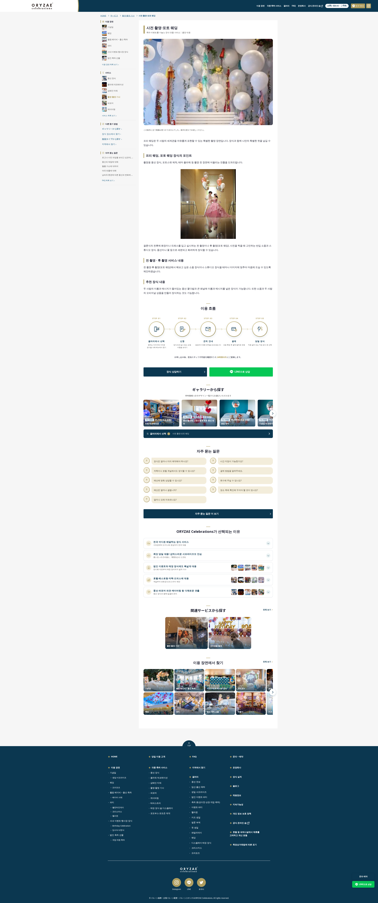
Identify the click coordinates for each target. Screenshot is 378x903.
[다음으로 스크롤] (272, 413)
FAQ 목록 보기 (108, 180)
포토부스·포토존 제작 (160, 813)
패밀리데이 (197, 832)
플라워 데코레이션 (159, 777)
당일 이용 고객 (158, 756)
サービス (114, 15)
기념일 (113, 772)
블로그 (236, 786)
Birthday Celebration (121, 825)
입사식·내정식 (118, 830)
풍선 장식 (154, 772)
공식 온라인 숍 (314, 5)
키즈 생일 (196, 817)
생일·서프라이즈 (119, 777)
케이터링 (154, 798)
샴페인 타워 (155, 782)
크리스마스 (117, 811)
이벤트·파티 (197, 807)
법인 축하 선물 (116, 835)
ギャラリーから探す (112, 128)
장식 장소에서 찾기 (111, 134)
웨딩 (112, 782)
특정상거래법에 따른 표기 (245, 844)
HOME (103, 15)
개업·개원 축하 (118, 840)
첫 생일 (195, 827)
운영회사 (302, 5)
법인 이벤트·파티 (199, 797)
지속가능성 (238, 804)
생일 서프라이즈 (199, 792)
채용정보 (237, 795)
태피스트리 (155, 803)
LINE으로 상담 (242, 371)
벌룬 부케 (196, 822)
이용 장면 (260, 5)
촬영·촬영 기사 (128, 15)
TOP (189, 745)
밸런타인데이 (118, 807)
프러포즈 (116, 787)
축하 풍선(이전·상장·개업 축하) (206, 802)
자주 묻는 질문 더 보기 (207, 513)
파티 (112, 802)
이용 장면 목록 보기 (110, 64)
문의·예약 (363, 876)
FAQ (294, 5)
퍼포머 (153, 792)
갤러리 (286, 5)
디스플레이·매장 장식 (201, 842)
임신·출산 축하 (198, 787)
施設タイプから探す (112, 139)
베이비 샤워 (117, 797)
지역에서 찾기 (109, 144)
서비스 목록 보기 (109, 115)
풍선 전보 (196, 781)
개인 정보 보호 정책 (242, 813)
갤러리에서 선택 (159, 433)
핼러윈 (115, 816)
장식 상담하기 (174, 371)
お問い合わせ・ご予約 (337, 6)
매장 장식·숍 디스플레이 (161, 808)
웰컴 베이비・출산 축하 (121, 792)
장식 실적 (237, 776)
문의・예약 (238, 756)
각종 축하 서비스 (274, 5)
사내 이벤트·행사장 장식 (121, 820)
